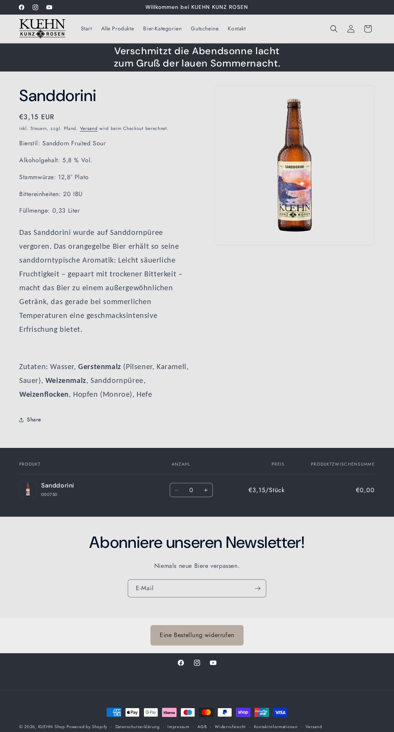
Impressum (178, 727)
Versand (89, 128)
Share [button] (34, 419)
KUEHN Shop (51, 727)
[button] (334, 28)
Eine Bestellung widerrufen (197, 635)
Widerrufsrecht (230, 727)
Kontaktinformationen (276, 727)
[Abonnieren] (257, 588)
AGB (202, 727)
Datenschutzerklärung (137, 727)
